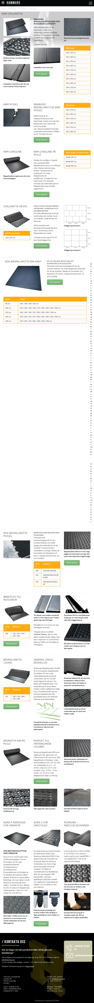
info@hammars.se (8, 960)
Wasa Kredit (29, 966)
